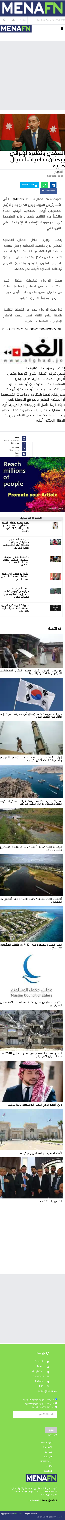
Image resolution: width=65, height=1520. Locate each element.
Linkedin (39, 1381)
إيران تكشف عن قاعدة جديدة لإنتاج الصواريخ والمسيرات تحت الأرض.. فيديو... (31, 759)
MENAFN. (18, 1514)
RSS (41, 1386)
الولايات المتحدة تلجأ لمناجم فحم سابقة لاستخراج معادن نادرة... (31, 848)
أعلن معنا (48, 1457)
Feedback (48, 1471)
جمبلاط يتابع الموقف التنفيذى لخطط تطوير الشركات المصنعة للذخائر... (16, 561)
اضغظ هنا (33, 1501)
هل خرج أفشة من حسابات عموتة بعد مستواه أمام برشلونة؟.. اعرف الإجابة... (16, 543)
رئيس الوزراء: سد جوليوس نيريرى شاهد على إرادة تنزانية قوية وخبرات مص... (16, 592)
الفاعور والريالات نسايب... (47, 1201)
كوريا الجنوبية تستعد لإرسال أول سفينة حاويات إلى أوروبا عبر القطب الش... (31, 715)
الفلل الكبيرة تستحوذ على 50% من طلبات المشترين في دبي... (31, 946)
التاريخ (58, 172)
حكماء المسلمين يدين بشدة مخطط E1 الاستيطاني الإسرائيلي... (31, 1004)
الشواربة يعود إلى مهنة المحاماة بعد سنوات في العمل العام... (15, 576)
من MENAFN (46, 1462)
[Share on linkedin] (53, 185)
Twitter (40, 1366)
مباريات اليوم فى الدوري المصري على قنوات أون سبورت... (15, 608)
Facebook (39, 1361)
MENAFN (21, 199)
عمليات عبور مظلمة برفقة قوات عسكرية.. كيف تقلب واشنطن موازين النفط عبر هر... (31, 803)
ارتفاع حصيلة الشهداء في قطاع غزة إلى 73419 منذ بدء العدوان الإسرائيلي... (31, 1055)
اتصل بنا (48, 1452)
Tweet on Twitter (27, 185)
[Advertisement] (32, 75)
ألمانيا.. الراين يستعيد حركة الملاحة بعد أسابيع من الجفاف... (31, 900)
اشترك (51, 1430)
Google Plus (38, 1372)
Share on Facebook (48, 190)
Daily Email (38, 1377)
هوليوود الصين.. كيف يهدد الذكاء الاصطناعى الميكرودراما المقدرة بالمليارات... (31, 672)
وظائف (49, 1466)
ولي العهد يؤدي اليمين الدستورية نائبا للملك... (34, 1104)
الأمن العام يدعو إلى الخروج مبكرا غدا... (39, 1153)
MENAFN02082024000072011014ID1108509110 (32, 329)
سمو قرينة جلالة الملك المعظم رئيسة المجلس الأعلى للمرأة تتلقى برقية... (15, 527)
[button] (13, 20)
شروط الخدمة (46, 1443)
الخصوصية (47, 1447)
